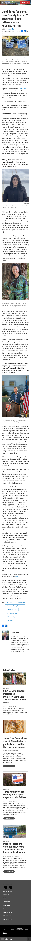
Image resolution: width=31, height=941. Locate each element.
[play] (2, 939)
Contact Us (6, 894)
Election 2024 (21, 602)
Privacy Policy (6, 905)
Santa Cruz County (12, 609)
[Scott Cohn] (5, 635)
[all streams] (29, 939)
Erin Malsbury (6, 750)
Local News (10, 620)
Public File (5, 898)
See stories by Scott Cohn (19, 654)
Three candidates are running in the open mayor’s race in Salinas (14, 794)
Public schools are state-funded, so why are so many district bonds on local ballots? (14, 848)
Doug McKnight (6, 856)
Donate (25, 2)
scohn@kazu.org (19, 651)
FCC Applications (7, 919)
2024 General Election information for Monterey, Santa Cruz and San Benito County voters (14, 696)
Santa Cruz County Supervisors (15, 606)
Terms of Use (6, 901)
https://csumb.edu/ (8, 915)
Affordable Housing (12, 613)
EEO (4, 908)
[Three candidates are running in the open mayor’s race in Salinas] (14, 779)
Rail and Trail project (12, 617)
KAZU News (10, 602)
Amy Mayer (6, 706)
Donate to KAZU (7, 912)
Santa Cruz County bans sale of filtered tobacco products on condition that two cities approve (15, 742)
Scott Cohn (11, 29)
